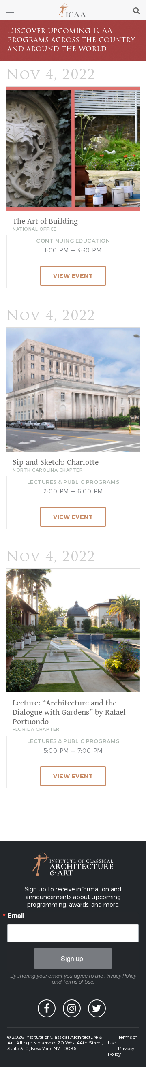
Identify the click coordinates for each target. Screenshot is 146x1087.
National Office (35, 228)
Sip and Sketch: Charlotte (56, 462)
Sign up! (73, 958)
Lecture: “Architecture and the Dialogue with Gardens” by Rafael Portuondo (69, 712)
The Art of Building (45, 221)
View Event (73, 275)
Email (15, 915)
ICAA (73, 10)
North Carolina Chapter (48, 469)
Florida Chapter (36, 729)
